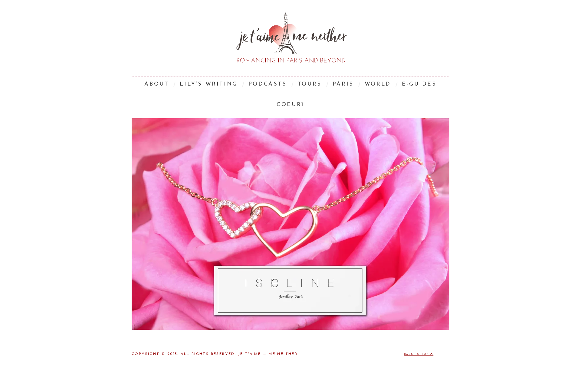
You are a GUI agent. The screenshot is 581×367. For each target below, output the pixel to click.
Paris (343, 84)
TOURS (310, 84)
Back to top (417, 354)
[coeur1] (290, 328)
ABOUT (156, 84)
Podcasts (267, 84)
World (378, 84)
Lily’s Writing (208, 84)
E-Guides (419, 84)
